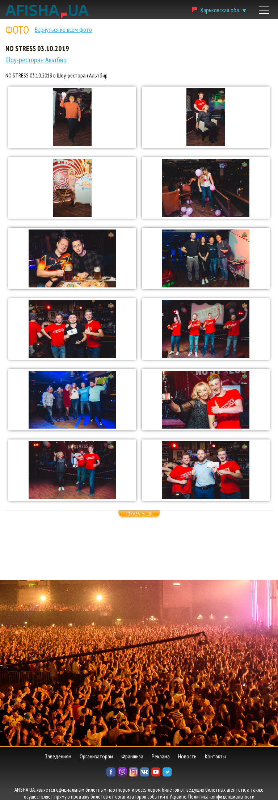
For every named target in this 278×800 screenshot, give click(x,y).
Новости (187, 756)
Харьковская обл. (220, 10)
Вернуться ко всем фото (63, 29)
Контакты (215, 756)
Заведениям (58, 756)
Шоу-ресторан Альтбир (36, 59)
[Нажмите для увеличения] (72, 117)
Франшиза (132, 756)
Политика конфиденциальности (221, 796)
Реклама (161, 756)
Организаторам (96, 756)
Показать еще (139, 513)
